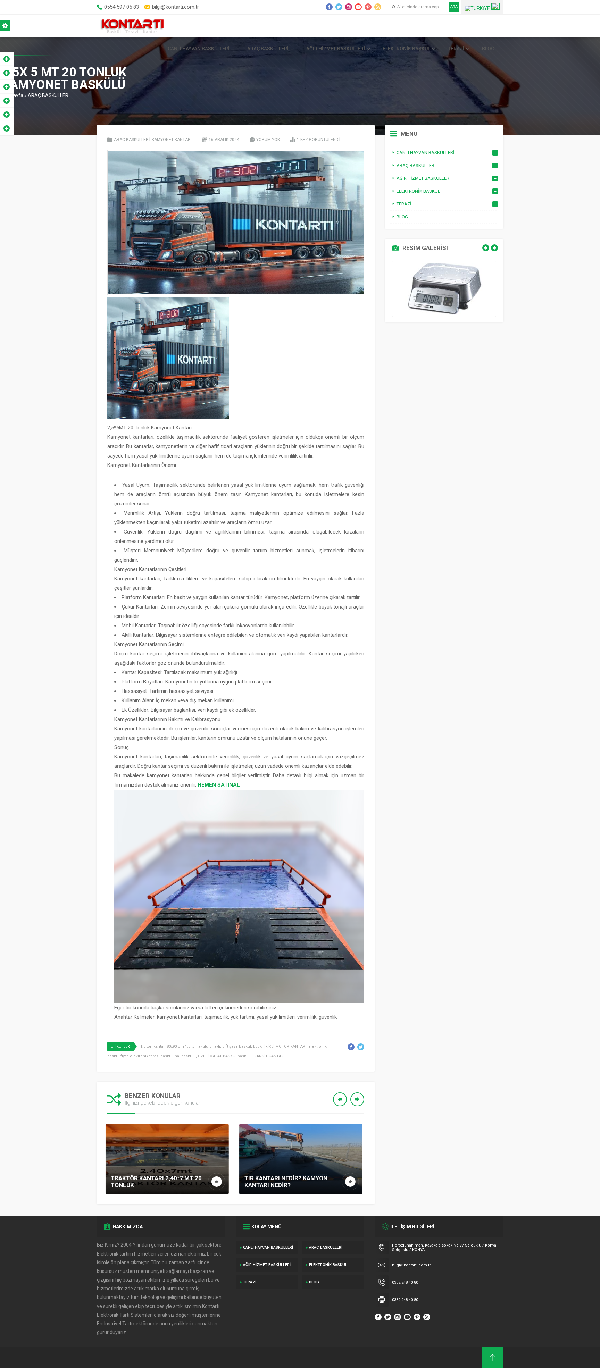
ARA (454, 7)
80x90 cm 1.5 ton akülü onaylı (193, 1046)
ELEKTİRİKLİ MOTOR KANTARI (279, 1046)
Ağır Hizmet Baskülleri (335, 48)
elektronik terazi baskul (151, 1056)
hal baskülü (185, 1056)
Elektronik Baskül (406, 48)
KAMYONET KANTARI (172, 139)
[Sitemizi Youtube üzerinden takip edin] (358, 6)
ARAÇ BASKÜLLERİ (268, 48)
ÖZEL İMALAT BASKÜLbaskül (224, 1056)
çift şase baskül (236, 1046)
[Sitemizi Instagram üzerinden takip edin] (348, 6)
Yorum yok (268, 139)
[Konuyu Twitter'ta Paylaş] (360, 1046)
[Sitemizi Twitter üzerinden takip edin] (338, 6)
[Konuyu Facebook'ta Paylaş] (351, 1046)
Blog (488, 48)
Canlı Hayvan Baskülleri (199, 48)
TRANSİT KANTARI (268, 1056)
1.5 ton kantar (152, 1046)
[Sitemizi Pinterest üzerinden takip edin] (368, 6)
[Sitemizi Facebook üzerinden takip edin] (329, 6)
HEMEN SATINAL (219, 785)
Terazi (456, 48)
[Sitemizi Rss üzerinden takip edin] (377, 6)
